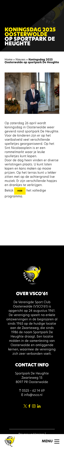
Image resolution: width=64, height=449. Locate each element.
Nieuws (20, 59)
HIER (19, 191)
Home (8, 59)
